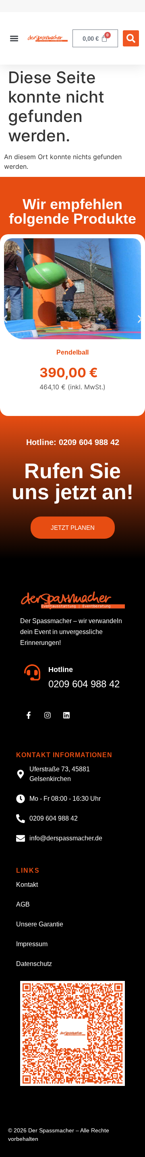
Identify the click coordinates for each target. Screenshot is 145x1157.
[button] (14, 38)
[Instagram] (47, 715)
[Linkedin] (66, 715)
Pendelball (72, 352)
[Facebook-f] (28, 715)
